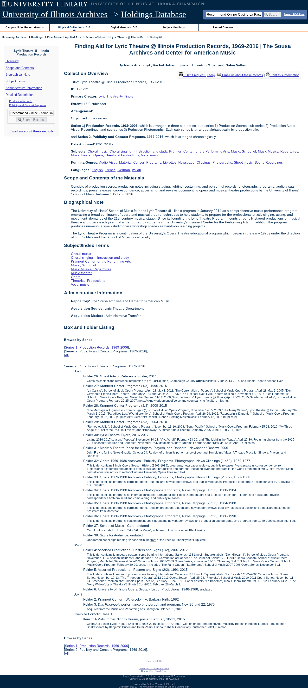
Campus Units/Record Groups (25, 27)
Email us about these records (31, 131)
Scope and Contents (20, 68)
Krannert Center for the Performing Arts (199, 151)
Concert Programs (147, 162)
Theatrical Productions (122, 155)
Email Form (161, 671)
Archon (150, 684)
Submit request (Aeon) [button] (199, 75)
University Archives (14, 37)
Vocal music (150, 155)
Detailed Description (19, 95)
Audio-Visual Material (115, 162)
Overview (12, 61)
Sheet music (243, 162)
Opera (98, 155)
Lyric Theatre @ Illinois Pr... (127, 37)
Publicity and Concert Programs (27, 105)
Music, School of (243, 151)
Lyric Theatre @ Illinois (115, 96)
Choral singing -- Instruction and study (138, 151)
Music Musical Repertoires (278, 151)
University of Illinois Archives (55, 14)
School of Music (95, 37)
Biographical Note (18, 74)
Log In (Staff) (154, 661)
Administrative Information (24, 88)
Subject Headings (173, 27)
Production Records (20, 101)
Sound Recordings (269, 162)
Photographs (222, 162)
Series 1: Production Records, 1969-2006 (96, 347)
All (67, 355)
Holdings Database (153, 14)
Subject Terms (16, 81)
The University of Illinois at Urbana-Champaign (163, 686)
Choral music (98, 151)
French (110, 170)
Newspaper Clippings (194, 162)
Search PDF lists (294, 14)
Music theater (81, 155)
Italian (136, 170)
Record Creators (223, 27)
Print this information (284, 75)
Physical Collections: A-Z (74, 27)
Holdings (37, 37)
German (123, 170)
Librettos (169, 162)
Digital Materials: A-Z (124, 27)
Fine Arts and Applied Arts (64, 37)
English (97, 170)
